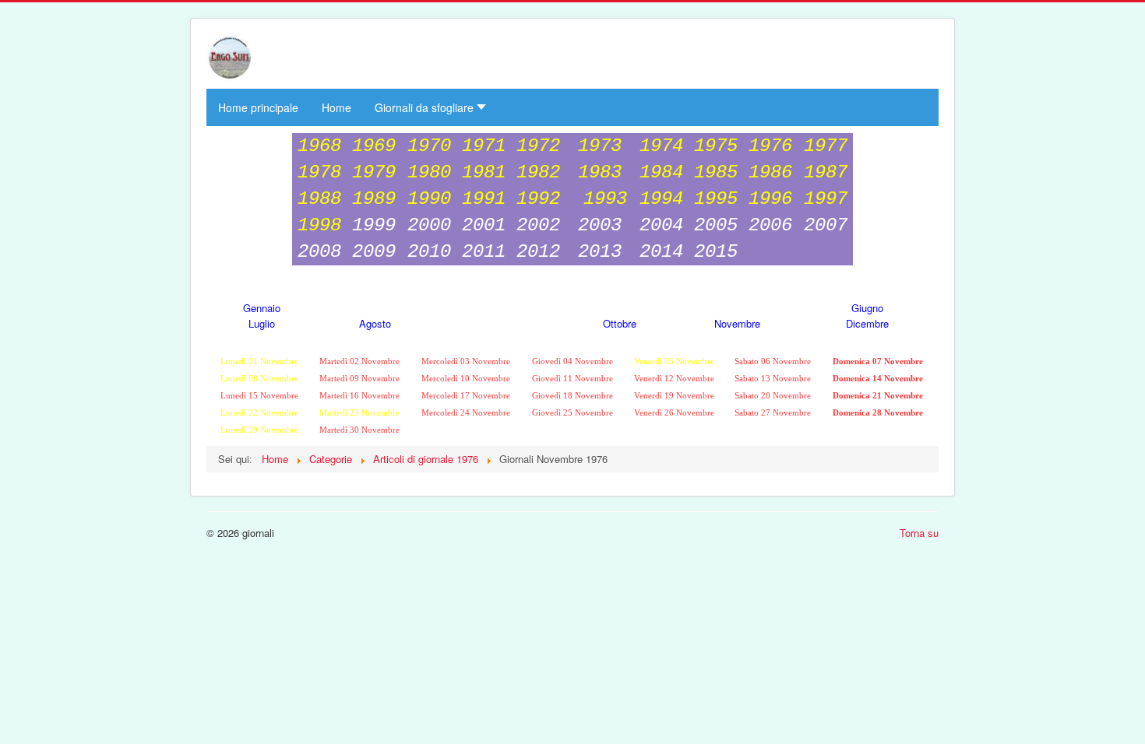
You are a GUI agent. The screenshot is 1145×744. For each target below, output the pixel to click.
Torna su (919, 532)
